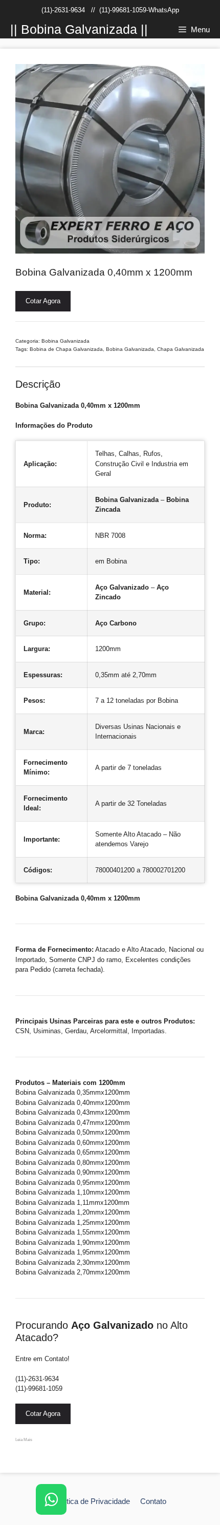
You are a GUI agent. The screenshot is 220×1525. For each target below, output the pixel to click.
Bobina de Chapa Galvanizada (66, 349)
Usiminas (47, 1031)
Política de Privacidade (92, 1501)
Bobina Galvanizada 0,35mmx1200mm (72, 1092)
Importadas (148, 1031)
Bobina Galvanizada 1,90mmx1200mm (72, 1242)
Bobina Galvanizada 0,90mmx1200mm (72, 1172)
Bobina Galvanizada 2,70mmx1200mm (72, 1272)
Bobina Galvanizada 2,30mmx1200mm (72, 1262)
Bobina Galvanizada (65, 341)
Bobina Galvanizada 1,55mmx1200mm (72, 1232)
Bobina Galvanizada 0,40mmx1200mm (72, 1102)
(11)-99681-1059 (38, 1388)
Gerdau (75, 1031)
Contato (153, 1501)
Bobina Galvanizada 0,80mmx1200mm (72, 1162)
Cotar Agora (43, 301)
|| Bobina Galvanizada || (79, 29)
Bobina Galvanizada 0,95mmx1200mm (72, 1182)
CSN (22, 1031)
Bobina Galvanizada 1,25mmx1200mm (72, 1222)
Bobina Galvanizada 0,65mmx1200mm (72, 1152)
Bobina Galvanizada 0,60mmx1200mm (72, 1142)
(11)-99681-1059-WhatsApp (139, 10)
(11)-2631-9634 (63, 10)
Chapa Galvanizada (180, 349)
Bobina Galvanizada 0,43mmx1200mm (72, 1112)
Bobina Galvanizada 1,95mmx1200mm (72, 1252)
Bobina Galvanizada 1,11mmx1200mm (72, 1202)
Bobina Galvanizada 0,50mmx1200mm (72, 1132)
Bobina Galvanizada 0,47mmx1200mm (72, 1122)
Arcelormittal (108, 1031)
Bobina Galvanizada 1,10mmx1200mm (72, 1192)
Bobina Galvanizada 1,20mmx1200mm (72, 1212)
